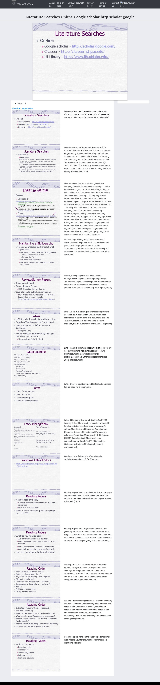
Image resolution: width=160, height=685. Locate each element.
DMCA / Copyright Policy (76, 4)
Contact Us (115, 4)
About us (51, 4)
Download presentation (22, 108)
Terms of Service (102, 4)
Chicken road (60, 4)
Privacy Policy (90, 4)
